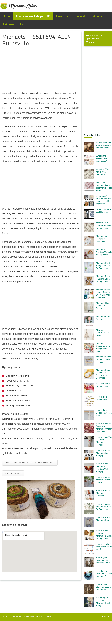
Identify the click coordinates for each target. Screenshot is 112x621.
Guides (94, 16)
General (79, 16)
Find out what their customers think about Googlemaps (29, 462)
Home (7, 16)
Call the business (13, 473)
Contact (105, 617)
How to (60, 16)
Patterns (8, 24)
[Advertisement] (40, 71)
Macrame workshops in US (33, 16)
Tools (23, 24)
